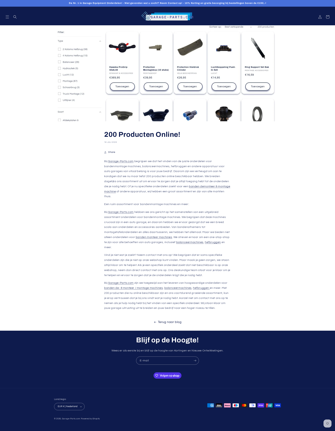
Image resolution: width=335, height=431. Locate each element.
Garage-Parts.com (121, 161)
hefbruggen (213, 242)
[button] (7, 17)
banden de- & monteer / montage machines (133, 288)
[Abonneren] (195, 360)
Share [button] (111, 152)
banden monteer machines (154, 237)
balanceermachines (189, 242)
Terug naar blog (170, 322)
